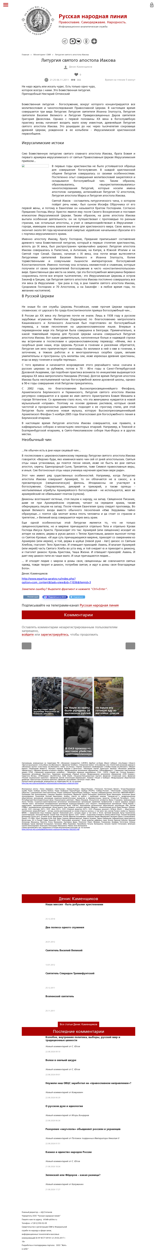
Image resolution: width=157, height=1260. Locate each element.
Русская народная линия (99, 605)
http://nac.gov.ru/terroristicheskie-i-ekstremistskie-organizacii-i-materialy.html (50, 783)
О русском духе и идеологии (64, 1106)
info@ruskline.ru (50, 1219)
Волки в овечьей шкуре (61, 1060)
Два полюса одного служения (65, 927)
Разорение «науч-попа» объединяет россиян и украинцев (83, 1129)
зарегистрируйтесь (54, 634)
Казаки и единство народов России (69, 1152)
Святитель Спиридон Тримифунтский (70, 973)
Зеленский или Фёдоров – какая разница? (73, 1175)
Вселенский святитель (60, 996)
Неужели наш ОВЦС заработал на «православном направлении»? (88, 1083)
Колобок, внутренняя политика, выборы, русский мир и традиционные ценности (83, 1039)
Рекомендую (32, 597)
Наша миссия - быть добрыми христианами (74, 904)
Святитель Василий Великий (64, 950)
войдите (28, 634)
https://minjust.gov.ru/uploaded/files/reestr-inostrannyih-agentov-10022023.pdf (50, 829)
